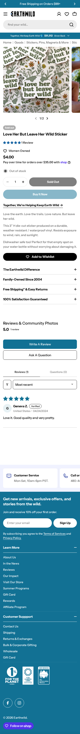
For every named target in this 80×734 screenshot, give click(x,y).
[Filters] (7, 384)
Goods (19, 42)
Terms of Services (54, 533)
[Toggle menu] (5, 14)
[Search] (71, 24)
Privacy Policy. (12, 538)
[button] (5, 4)
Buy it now (40, 194)
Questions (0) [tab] (58, 372)
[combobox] (40, 24)
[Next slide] (47, 118)
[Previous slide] (36, 118)
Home (7, 42)
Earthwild (20, 717)
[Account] (59, 14)
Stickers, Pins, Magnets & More (47, 42)
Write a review (40, 344)
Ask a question (40, 355)
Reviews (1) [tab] (22, 372)
